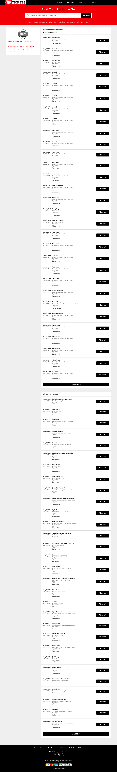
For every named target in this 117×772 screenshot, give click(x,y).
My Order (71, 748)
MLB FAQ (80, 748)
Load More (76, 384)
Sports (59, 2)
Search (86, 15)
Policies (54, 748)
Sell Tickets (62, 748)
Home (35, 748)
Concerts (70, 2)
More (92, 2)
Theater (81, 2)
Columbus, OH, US (50, 32)
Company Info (44, 748)
